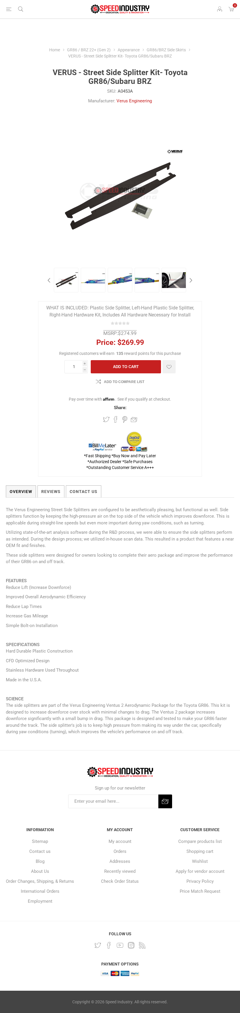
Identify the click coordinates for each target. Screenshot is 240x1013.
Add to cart (126, 367)
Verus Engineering (134, 101)
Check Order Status (120, 881)
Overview (21, 491)
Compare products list (200, 841)
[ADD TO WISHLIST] (169, 366)
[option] (66, 280)
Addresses (119, 861)
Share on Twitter (106, 419)
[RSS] (142, 945)
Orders (120, 851)
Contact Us (83, 491)
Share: (120, 407)
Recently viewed (120, 871)
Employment (40, 901)
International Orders (40, 891)
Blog (40, 861)
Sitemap (40, 841)
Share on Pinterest (125, 419)
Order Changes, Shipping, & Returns (40, 881)
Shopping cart (199, 851)
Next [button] (190, 280)
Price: (106, 342)
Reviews (51, 491)
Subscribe (165, 801)
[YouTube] (120, 945)
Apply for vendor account (200, 871)
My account (120, 841)
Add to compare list (124, 382)
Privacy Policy (200, 881)
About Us (40, 871)
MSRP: (110, 333)
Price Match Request (200, 891)
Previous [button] (50, 280)
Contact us (40, 851)
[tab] (21, 491)
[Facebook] (109, 945)
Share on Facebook (115, 419)
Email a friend (134, 419)
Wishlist (200, 861)
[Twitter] (97, 945)
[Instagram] (131, 945)
